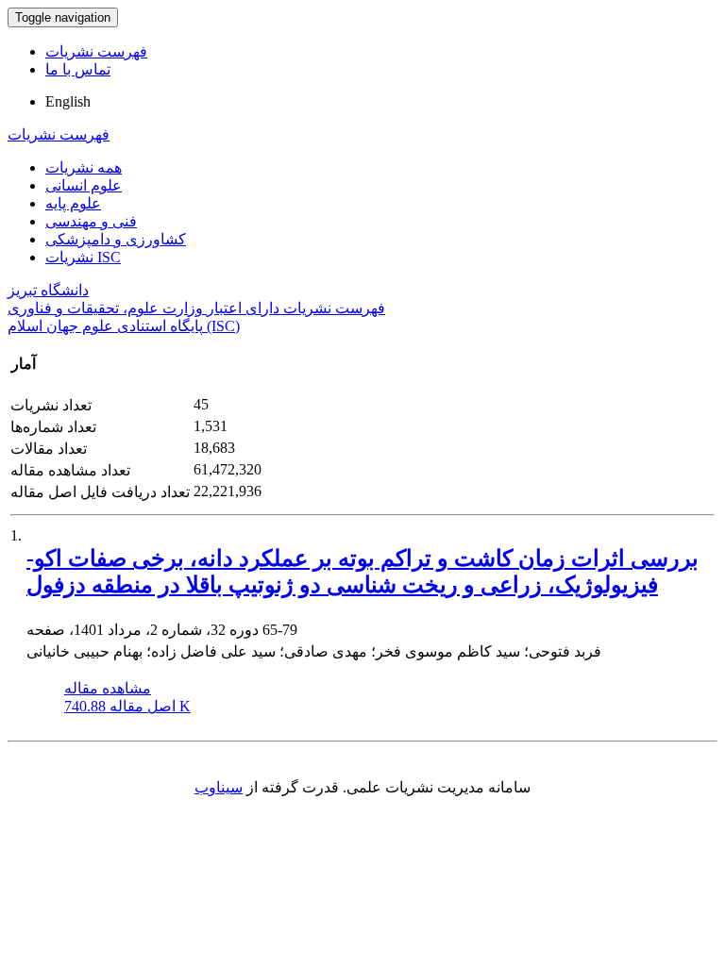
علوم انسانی (83, 185)
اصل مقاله (127, 706)
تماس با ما (77, 69)
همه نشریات (83, 167)
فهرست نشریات (96, 51)
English (68, 101)
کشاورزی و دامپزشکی (115, 239)
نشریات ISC (83, 257)
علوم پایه (73, 203)
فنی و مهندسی (91, 221)
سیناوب (218, 787)
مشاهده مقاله (107, 688)
